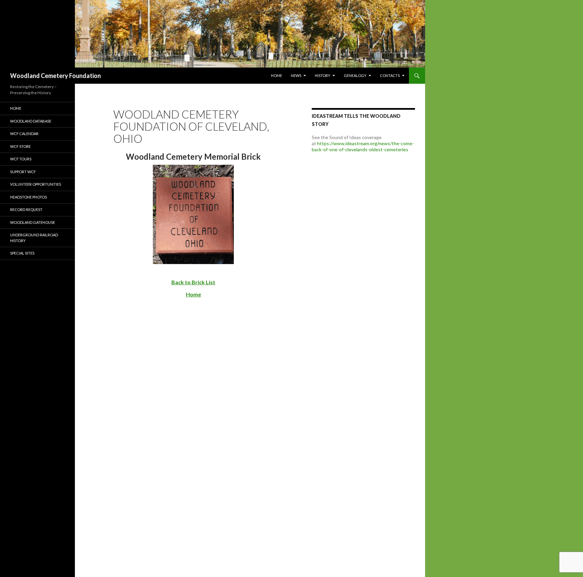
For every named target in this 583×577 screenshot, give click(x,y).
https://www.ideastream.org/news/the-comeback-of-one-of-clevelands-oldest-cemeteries (363, 146)
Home (276, 75)
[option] (212, 34)
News (296, 75)
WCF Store (20, 146)
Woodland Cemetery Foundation (55, 75)
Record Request (26, 209)
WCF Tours (20, 159)
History (322, 75)
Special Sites (22, 253)
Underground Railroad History (34, 238)
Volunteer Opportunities (35, 184)
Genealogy (355, 75)
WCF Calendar (24, 133)
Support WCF (23, 171)
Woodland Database (30, 121)
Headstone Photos (28, 197)
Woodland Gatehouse (32, 222)
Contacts (390, 75)
